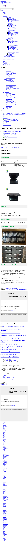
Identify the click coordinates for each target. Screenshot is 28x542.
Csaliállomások (11, 44)
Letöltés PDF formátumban (16, 147)
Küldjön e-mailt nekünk (5, 147)
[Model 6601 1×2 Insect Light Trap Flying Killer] (11, 338)
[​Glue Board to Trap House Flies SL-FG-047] (10, 333)
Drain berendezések (12, 48)
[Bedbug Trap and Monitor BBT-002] (8, 349)
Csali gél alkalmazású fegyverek (15, 35)
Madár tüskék (11, 18)
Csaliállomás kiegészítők (13, 45)
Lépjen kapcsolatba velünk (8, 59)
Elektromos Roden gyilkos (13, 49)
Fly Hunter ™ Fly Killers (13, 32)
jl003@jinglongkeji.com (11, 360)
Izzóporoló (10, 38)
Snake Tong (10, 54)
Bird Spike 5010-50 (7, 125)
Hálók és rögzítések (12, 19)
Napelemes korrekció (10, 26)
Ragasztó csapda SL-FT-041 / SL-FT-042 (11, 347)
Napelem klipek (11, 30)
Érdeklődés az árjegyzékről (6, 373)
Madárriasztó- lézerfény (13, 25)
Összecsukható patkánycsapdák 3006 (10, 120)
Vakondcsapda (11, 53)
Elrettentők (10, 24)
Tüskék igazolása (11, 27)
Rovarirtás (8, 31)
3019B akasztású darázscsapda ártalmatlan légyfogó (16, 289)
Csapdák (10, 23)
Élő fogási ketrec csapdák (13, 52)
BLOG (4, 58)
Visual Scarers (11, 21)
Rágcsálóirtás (8, 39)
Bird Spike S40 (6, 122)
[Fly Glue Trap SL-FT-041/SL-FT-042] (9, 344)
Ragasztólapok (11, 46)
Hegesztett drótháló (12, 28)
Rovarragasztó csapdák (13, 33)
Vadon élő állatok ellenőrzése (12, 51)
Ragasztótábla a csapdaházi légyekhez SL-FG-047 (14, 335)
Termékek (5, 16)
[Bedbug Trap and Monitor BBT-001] (8, 354)
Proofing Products (12, 47)
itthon (4, 12)
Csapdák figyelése (12, 34)
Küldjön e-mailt (4, 384)
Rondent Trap (11, 42)
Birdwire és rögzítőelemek (13, 20)
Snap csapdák (11, 40)
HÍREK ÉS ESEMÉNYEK (9, 56)
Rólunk (4, 13)
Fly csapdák (10, 37)
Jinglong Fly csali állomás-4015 (10, 288)
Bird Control (8, 17)
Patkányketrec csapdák (13, 41)
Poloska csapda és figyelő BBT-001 (10, 357)
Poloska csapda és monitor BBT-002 (10, 352)
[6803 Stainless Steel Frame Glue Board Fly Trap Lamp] (12, 326)
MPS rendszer (9, 55)
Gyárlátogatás (8, 14)
